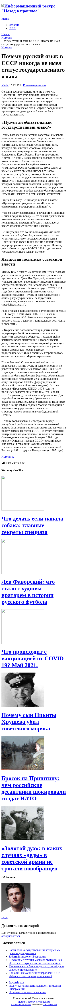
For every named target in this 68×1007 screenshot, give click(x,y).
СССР (12, 28)
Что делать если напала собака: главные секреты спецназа (32, 525)
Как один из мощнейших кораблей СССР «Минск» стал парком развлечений (34, 974)
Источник (7, 456)
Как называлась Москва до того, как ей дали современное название (36, 968)
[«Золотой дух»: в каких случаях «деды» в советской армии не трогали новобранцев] (34, 823)
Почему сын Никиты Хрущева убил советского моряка (28, 722)
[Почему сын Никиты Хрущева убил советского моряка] (34, 690)
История (14, 24)
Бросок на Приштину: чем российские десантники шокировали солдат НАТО (33, 788)
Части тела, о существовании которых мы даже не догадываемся (34, 951)
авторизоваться (10, 936)
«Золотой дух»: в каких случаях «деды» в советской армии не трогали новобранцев (31, 858)
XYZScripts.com (50, 1004)
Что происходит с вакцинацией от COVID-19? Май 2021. (33, 658)
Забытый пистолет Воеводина (27, 956)
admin (5, 85)
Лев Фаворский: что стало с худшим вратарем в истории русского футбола (28, 591)
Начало (5, 34)
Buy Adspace (16, 982)
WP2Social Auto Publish (21, 1004)
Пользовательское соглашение (27, 992)
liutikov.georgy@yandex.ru (34, 1001)
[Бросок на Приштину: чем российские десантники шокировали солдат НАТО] (34, 753)
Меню (5, 18)
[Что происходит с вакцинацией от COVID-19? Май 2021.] (34, 627)
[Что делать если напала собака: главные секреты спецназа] (34, 493)
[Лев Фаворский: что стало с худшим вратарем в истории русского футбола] (34, 557)
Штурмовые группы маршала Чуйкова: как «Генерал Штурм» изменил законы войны (35, 961)
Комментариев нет (34, 85)
